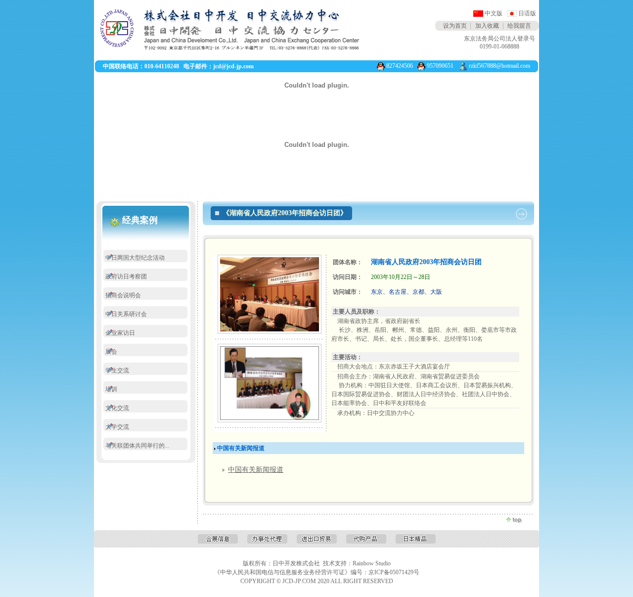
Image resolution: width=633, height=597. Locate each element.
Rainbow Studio (372, 563)
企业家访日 (120, 332)
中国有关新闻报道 (255, 469)
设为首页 (455, 25)
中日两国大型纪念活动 (135, 257)
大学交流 (117, 426)
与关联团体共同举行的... (137, 445)
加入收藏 (487, 25)
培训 (111, 389)
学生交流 (117, 370)
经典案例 (140, 220)
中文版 (493, 13)
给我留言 (519, 25)
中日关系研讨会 (126, 314)
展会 (111, 351)
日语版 (527, 13)
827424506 (399, 65)
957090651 (440, 65)
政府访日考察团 (126, 276)
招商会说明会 (123, 295)
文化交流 (117, 408)
